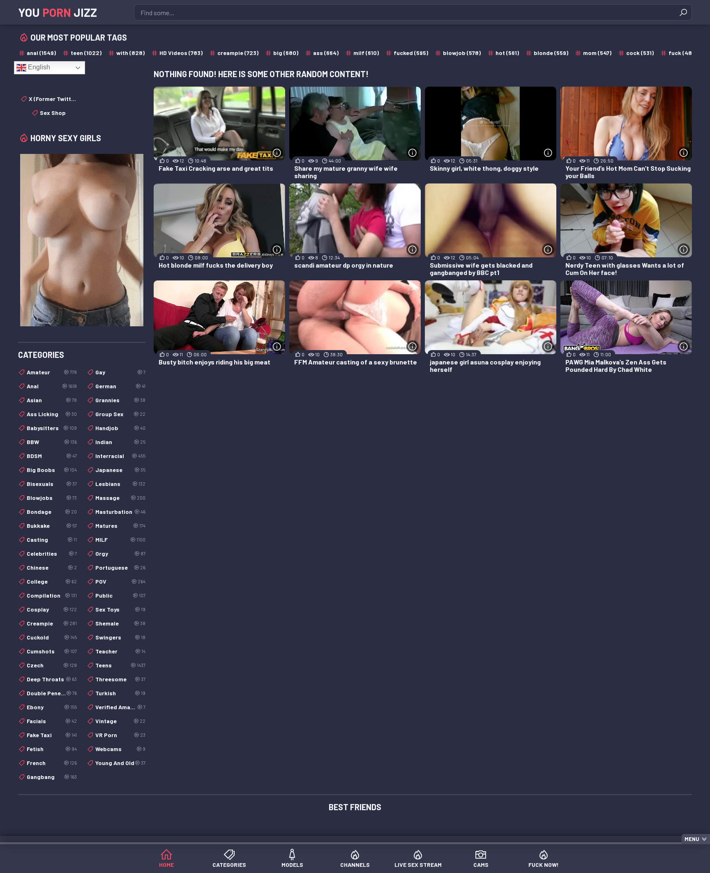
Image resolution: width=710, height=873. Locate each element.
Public (120, 595)
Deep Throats (52, 679)
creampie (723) (237, 52)
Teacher (120, 651)
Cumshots (52, 651)
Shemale (120, 623)
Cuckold (52, 637)
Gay (120, 372)
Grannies (120, 399)
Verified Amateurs (120, 706)
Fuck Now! (543, 864)
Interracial (120, 455)
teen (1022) (86, 52)
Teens (120, 665)
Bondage (52, 511)
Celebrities (52, 553)
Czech (52, 665)
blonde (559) (551, 52)
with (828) (130, 52)
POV (120, 581)
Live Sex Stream (418, 864)
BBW (52, 441)
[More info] (277, 153)
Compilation (52, 595)
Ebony (52, 706)
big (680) (285, 52)
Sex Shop (53, 112)
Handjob (120, 427)
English (38, 67)
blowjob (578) (462, 52)
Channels (355, 864)
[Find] (683, 12)
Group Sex (120, 413)
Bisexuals (52, 483)
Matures (120, 525)
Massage (120, 497)
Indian (120, 441)
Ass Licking (52, 413)
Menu (692, 839)
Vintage (120, 720)
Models (292, 864)
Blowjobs (52, 497)
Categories (229, 864)
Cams (481, 864)
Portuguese (120, 567)
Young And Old (120, 762)
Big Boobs (52, 469)
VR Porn (120, 734)
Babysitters (52, 427)
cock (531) (640, 52)
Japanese (120, 469)
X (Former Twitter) (53, 98)
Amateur (52, 372)
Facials (52, 720)
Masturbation (120, 511)
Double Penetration (52, 693)
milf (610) (366, 52)
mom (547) (597, 52)
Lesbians (120, 483)
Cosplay (52, 609)
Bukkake (52, 525)
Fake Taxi (52, 734)
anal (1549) (41, 52)
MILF (120, 539)
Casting (52, 539)
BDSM (52, 455)
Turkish (120, 693)
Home (166, 864)
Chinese (52, 567)
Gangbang (52, 776)
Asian (52, 399)
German (120, 386)
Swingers (120, 637)
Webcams (120, 748)
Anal (52, 386)
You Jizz (57, 12)
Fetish (52, 748)
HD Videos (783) (181, 52)
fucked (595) (411, 52)
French (52, 762)
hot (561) (507, 52)
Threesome (120, 679)
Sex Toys (120, 609)
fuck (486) (683, 52)
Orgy (120, 553)
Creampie (52, 623)
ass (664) (326, 52)
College (52, 581)
